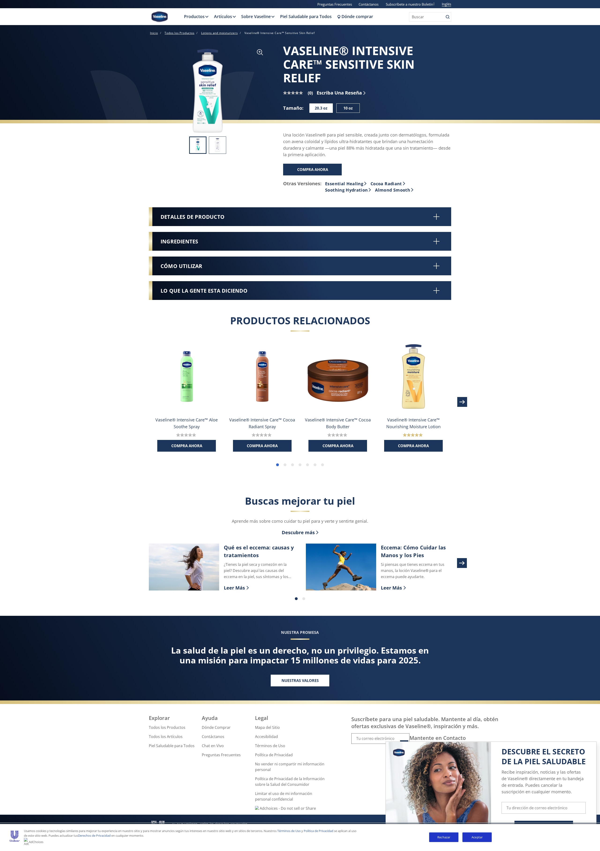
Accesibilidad (266, 736)
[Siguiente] (462, 402)
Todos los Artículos (166, 736)
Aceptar (477, 837)
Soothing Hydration (346, 190)
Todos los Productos (167, 727)
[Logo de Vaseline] (159, 16)
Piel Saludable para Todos (306, 16)
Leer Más (259, 588)
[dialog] (491, 794)
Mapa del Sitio (267, 727)
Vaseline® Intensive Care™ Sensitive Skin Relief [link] (279, 33)
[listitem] (198, 145)
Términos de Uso (270, 745)
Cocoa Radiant (386, 183)
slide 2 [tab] (285, 464)
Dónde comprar (357, 16)
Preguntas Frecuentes (334, 4)
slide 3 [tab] (292, 464)
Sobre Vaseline (256, 16)
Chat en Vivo (213, 745)
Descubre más (298, 532)
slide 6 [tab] (315, 464)
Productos (194, 16)
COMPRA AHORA (312, 169)
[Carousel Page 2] (303, 598)
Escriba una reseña (339, 93)
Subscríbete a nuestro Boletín (409, 4)
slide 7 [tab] (322, 464)
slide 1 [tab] (277, 464)
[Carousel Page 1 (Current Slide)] (296, 598)
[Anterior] (138, 402)
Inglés (446, 4)
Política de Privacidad (274, 754)
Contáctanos (369, 4)
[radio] (321, 108)
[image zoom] (260, 52)
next (462, 563)
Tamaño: (293, 108)
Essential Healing (344, 183)
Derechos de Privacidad (94, 835)
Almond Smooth (392, 190)
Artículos (223, 16)
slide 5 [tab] (307, 464)
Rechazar (443, 837)
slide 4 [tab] (300, 464)
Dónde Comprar (216, 727)
